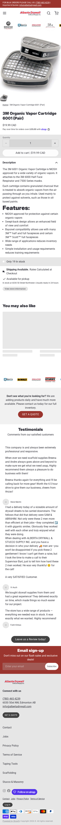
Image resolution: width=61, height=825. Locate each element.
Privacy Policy (11, 745)
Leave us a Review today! (30, 639)
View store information (15, 289)
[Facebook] (8, 792)
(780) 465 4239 (43, 2)
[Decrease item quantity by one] (6, 143)
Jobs (5, 736)
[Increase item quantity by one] (55, 143)
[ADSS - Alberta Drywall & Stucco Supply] (30, 13)
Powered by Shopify (11, 821)
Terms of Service (12, 754)
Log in (7, 805)
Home (5, 105)
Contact (7, 727)
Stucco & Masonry (13, 781)
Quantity (6, 137)
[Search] (47, 13)
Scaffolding (9, 772)
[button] (30, 153)
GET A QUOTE (30, 414)
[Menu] (6, 13)
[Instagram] (4, 792)
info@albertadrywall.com (30, 5)
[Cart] (55, 13)
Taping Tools (10, 763)
